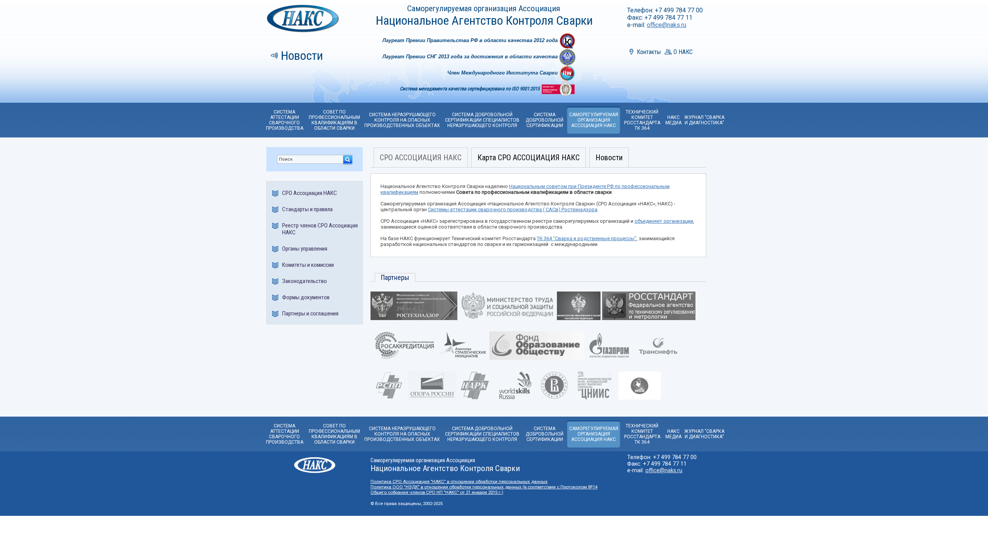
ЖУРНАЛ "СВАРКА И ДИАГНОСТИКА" (704, 120)
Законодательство (304, 281)
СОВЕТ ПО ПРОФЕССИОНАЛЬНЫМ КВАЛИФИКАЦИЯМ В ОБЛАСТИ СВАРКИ (334, 120)
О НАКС (683, 52)
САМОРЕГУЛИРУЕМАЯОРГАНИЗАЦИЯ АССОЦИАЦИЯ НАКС (593, 120)
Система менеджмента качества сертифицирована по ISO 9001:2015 (470, 89)
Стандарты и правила (307, 209)
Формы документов (306, 297)
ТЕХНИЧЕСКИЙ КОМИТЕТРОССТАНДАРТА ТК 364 (642, 120)
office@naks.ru (666, 25)
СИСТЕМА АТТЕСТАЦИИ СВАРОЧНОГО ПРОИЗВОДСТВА (284, 120)
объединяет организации (663, 221)
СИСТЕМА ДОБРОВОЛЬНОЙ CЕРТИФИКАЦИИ (544, 120)
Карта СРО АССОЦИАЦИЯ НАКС (528, 157)
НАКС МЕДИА (673, 120)
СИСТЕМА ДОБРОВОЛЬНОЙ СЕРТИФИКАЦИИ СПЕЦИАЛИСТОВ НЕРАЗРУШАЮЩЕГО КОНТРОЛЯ (482, 120)
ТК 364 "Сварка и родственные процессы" (586, 238)
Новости (302, 55)
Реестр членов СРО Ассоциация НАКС (320, 229)
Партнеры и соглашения (310, 313)
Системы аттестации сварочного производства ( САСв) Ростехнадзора (512, 209)
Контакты (649, 52)
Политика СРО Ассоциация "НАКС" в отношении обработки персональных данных (459, 481)
